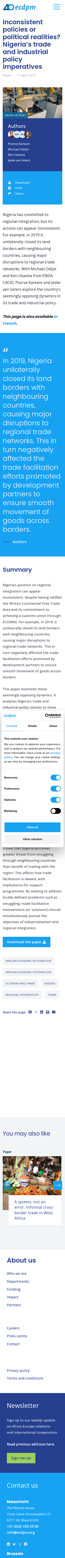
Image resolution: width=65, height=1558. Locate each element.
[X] (35, 1012)
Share (19, 193)
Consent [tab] (11, 725)
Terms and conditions (25, 1378)
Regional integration (22, 994)
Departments (18, 1281)
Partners (14, 1305)
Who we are (16, 1273)
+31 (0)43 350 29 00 (22, 1526)
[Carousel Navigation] (32, 1185)
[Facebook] (30, 1012)
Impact (12, 1297)
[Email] (53, 1012)
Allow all (32, 827)
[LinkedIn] (41, 1012)
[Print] (47, 1012)
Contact (13, 1344)
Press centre (17, 1336)
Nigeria (49, 983)
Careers (13, 1328)
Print (18, 188)
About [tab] (53, 725)
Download (22, 182)
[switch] (56, 789)
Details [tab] (32, 725)
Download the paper (25, 942)
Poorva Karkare (19, 144)
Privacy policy (18, 1370)
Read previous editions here (30, 1444)
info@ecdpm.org (21, 1532)
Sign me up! (21, 1458)
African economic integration (28, 960)
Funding (13, 1289)
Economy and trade (20, 983)
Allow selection (32, 838)
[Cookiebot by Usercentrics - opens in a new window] (46, 716)
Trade (52, 994)
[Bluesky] (14, 1545)
